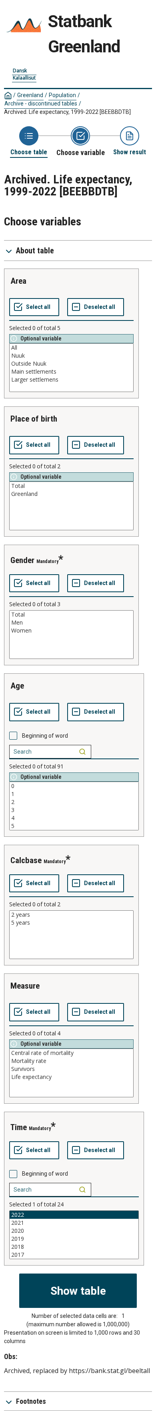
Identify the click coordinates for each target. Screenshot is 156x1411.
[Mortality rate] (71, 1061)
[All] (71, 348)
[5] (74, 826)
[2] (74, 802)
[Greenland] (71, 494)
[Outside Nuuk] (71, 364)
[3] (74, 810)
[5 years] (71, 923)
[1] (74, 794)
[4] (74, 818)
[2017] (74, 1255)
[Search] (82, 751)
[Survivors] (71, 1069)
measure (25, 986)
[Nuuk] (71, 356)
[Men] (71, 623)
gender (22, 560)
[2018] (74, 1247)
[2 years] (71, 915)
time (18, 1127)
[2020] (74, 1231)
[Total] (71, 486)
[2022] (74, 1215)
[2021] (74, 1223)
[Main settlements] (71, 372)
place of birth (33, 419)
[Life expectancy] (71, 1077)
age (17, 686)
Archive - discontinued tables (40, 103)
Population (62, 95)
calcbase (26, 860)
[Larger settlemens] (71, 380)
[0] (74, 786)
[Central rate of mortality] (71, 1053)
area (18, 281)
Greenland (30, 95)
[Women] (71, 631)
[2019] (74, 1239)
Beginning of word (45, 735)
